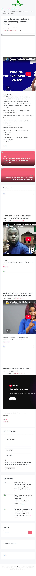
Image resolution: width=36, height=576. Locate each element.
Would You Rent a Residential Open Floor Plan (23, 483)
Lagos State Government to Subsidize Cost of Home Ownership (23, 496)
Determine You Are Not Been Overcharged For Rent (23, 510)
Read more (17, 490)
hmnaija (7, 28)
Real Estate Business (13, 9)
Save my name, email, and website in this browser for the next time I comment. (18, 463)
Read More (6, 266)
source (5, 146)
